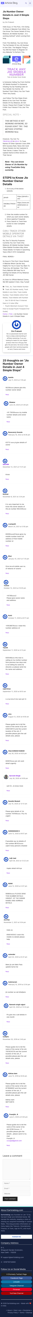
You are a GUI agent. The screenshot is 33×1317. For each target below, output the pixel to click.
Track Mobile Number (21, 287)
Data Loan (17, 1310)
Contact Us (16, 1237)
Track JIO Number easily (14, 289)
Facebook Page (17, 1278)
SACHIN (6, 464)
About (9, 1310)
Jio (11, 287)
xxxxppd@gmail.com (14, 1141)
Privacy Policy (13, 1312)
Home (5, 314)
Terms (22, 1312)
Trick (7, 287)
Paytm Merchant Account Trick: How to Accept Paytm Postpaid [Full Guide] (16, 308)
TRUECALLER (8, 141)
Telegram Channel (16, 1286)
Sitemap (29, 1312)
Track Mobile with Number (18, 298)
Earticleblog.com (13, 1303)
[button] (26, 3)
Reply (7, 394)
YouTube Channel (16, 1293)
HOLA (17, 141)
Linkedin (16, 1282)
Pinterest (16, 1289)
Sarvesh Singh (14, 776)
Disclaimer (27, 1310)
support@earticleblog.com (13, 1257)
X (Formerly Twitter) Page (17, 1274)
